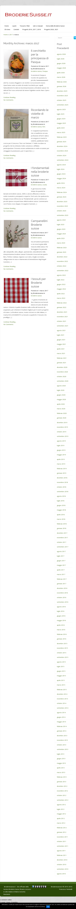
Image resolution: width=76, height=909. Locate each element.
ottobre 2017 (61, 542)
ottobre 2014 (61, 703)
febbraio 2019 (62, 468)
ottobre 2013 (61, 745)
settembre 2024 (62, 160)
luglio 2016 (60, 611)
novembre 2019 (62, 427)
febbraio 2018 (62, 524)
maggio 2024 (61, 178)
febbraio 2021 (62, 358)
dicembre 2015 (62, 643)
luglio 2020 (60, 390)
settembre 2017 (62, 547)
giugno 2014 (61, 717)
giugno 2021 (61, 340)
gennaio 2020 (61, 418)
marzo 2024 (61, 188)
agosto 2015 (61, 662)
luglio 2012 (60, 809)
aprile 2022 (61, 294)
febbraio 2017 (62, 579)
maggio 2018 (61, 510)
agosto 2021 (61, 330)
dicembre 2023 (62, 201)
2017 (11, 35)
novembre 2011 (62, 837)
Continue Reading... (9, 97)
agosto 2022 (61, 275)
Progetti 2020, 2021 (51, 29)
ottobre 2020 (61, 376)
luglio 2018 (60, 501)
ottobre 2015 (61, 653)
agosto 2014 (61, 712)
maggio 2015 (61, 676)
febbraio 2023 (62, 248)
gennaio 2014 (61, 731)
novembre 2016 (62, 593)
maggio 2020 (61, 399)
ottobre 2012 (61, 795)
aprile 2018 (61, 515)
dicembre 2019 (62, 422)
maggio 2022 (61, 289)
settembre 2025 (62, 105)
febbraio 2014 (62, 726)
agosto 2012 (61, 805)
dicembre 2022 (62, 257)
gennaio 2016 (61, 639)
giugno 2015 (61, 671)
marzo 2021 (61, 353)
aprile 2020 (61, 404)
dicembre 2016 (62, 588)
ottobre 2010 (61, 864)
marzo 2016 (61, 630)
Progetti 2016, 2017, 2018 (31, 29)
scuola (44, 185)
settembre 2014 (62, 708)
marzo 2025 (61, 132)
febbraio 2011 (62, 855)
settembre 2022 (62, 270)
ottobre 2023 (61, 211)
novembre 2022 (62, 261)
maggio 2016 (61, 620)
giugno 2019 (61, 450)
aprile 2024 (61, 183)
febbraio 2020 (62, 413)
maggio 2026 (61, 68)
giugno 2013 (61, 758)
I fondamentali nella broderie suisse (40, 171)
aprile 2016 (61, 625)
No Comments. (8, 100)
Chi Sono (7, 29)
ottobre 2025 (61, 100)
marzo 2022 (61, 298)
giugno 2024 (61, 174)
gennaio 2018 (61, 528)
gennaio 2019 (61, 473)
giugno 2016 (61, 616)
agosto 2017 (61, 551)
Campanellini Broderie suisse (39, 224)
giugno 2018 (61, 505)
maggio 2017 (61, 565)
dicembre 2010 (62, 860)
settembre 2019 (62, 436)
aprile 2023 (61, 238)
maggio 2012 (61, 814)
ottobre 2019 (61, 432)
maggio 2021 (61, 344)
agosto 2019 (61, 441)
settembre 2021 (62, 326)
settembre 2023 (62, 215)
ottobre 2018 (61, 487)
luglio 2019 (60, 445)
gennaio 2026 (61, 86)
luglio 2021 (60, 335)
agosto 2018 (61, 496)
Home (6, 26)
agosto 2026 (61, 54)
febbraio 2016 (62, 634)
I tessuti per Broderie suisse (38, 282)
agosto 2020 (61, 386)
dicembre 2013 (62, 736)
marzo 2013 (61, 772)
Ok (48, 906)
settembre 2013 (62, 749)
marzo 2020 (61, 409)
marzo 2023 (61, 243)
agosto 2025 (61, 109)
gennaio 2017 (61, 584)
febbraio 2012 (62, 828)
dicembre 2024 (62, 146)
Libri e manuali (38, 26)
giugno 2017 (61, 561)
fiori (43, 127)
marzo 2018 (61, 519)
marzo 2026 (61, 77)
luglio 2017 (60, 556)
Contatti (16, 29)
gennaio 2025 (61, 142)
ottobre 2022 (61, 266)
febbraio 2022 (62, 303)
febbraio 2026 (62, 82)
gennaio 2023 (61, 252)
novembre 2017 (62, 538)
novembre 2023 (62, 206)
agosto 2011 (61, 851)
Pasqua (45, 71)
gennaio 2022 (61, 307)
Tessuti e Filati (25, 26)
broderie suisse (36, 71)
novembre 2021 (62, 317)
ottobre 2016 (61, 597)
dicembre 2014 (62, 694)
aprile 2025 (61, 128)
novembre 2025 (62, 96)
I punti (14, 26)
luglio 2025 (60, 114)
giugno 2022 (61, 284)
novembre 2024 (62, 151)
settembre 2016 (62, 602)
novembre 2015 (62, 648)
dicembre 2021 (62, 312)
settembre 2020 (62, 381)
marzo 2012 (61, 823)
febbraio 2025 (62, 137)
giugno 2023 (61, 229)
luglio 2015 (60, 666)
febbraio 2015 (62, 689)
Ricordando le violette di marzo (39, 113)
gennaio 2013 (61, 782)
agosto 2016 (61, 607)
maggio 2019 (61, 455)
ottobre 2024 (61, 155)
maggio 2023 (61, 234)
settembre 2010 (62, 869)
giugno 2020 (61, 395)
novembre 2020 (62, 372)
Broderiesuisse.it (56, 887)
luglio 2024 (60, 169)
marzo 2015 (61, 685)
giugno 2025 (61, 119)
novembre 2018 (62, 482)
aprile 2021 (61, 349)
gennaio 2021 (61, 363)
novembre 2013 (62, 740)
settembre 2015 (62, 657)
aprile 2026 (61, 73)
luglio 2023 (60, 224)
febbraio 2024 (62, 192)
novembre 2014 (62, 699)
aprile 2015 (61, 680)
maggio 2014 (61, 722)
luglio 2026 (60, 59)
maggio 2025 (61, 123)
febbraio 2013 (62, 777)
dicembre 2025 (62, 91)
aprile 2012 (61, 818)
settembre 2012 (62, 800)
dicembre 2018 (62, 478)
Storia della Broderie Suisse (55, 26)
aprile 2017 (61, 570)
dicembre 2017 (62, 533)
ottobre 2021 (61, 321)
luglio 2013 (60, 754)
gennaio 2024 (61, 197)
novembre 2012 (62, 791)
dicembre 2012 (62, 786)
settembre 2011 (62, 846)
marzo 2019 (61, 464)
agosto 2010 (61, 874)
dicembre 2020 (62, 367)
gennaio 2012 (61, 832)
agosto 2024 (61, 165)
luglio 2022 (60, 280)
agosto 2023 (61, 220)
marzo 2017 (61, 574)
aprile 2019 (61, 459)
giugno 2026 (61, 63)
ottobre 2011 (61, 841)
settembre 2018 (62, 491)
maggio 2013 (61, 763)
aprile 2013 (61, 768)
